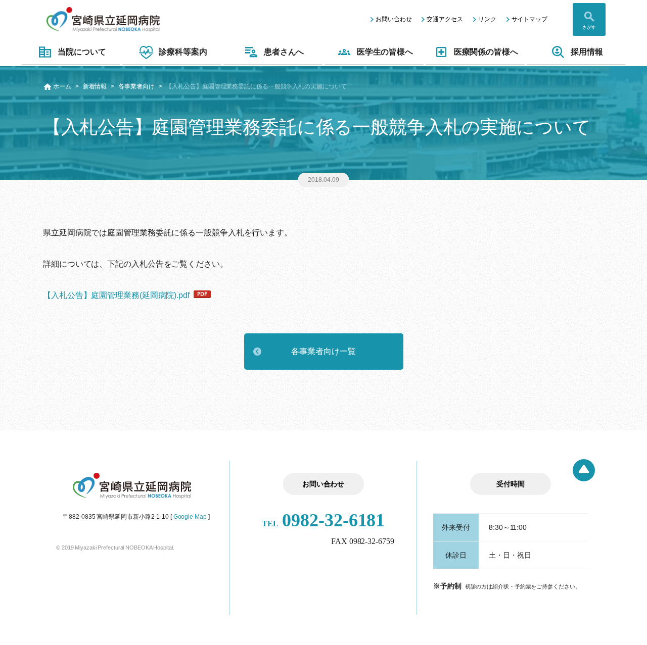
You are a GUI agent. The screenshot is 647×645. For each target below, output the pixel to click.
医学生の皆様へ (385, 51)
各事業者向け (136, 86)
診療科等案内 (183, 51)
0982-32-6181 (323, 520)
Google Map (190, 516)
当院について (82, 51)
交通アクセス (445, 19)
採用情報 (587, 51)
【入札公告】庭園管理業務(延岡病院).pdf (116, 295)
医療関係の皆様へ (486, 51)
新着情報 (95, 86)
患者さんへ (284, 51)
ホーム (62, 86)
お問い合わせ (393, 19)
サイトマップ (529, 19)
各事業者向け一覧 (323, 351)
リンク (487, 19)
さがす (589, 27)
